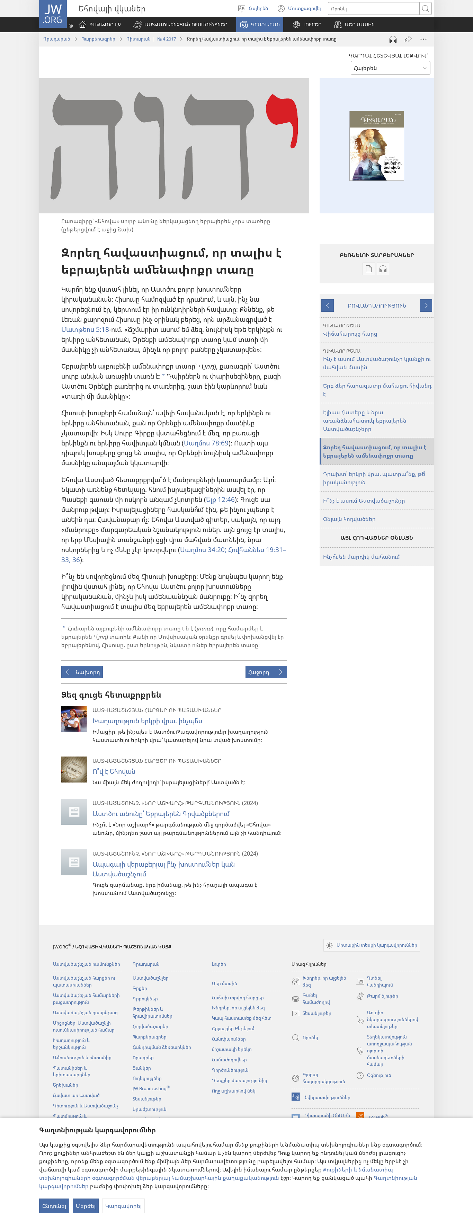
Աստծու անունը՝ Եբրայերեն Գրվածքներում (161, 813)
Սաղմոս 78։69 (206, 443)
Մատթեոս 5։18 (85, 329)
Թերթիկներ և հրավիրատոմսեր (152, 1012)
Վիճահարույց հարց (350, 329)
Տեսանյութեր (147, 1099)
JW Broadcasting (151, 1088)
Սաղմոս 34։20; (203, 549)
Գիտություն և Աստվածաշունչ (85, 1106)
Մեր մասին (224, 983)
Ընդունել (54, 1206)
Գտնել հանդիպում (374, 982)
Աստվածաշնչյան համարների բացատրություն (86, 998)
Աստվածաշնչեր (151, 978)
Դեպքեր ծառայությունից (239, 1080)
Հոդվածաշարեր (150, 1026)
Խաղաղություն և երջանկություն (71, 1043)
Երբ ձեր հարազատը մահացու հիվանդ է (377, 390)
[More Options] (423, 39)
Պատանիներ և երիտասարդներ (71, 1071)
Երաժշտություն (150, 1109)
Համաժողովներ (229, 1060)
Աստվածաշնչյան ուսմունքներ (86, 964)
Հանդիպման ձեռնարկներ (162, 1047)
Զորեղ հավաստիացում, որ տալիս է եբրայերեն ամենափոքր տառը (374, 451)
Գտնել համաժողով (311, 999)
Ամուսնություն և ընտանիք (82, 1057)
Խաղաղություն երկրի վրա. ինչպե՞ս (147, 720)
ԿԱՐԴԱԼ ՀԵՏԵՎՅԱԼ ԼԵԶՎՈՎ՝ (388, 55)
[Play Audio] (393, 39)
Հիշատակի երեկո (232, 1049)
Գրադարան (56, 39)
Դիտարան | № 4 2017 (151, 39)
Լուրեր (219, 964)
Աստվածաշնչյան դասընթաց (85, 1012)
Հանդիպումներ (229, 1039)
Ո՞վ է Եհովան (113, 771)
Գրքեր (140, 988)
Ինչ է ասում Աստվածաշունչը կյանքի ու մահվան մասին (377, 359)
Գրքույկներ (145, 999)
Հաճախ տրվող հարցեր (238, 997)
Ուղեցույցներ (147, 1078)
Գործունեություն (230, 1070)
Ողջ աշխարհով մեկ (234, 1091)
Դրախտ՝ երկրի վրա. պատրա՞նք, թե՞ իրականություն (374, 478)
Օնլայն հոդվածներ (349, 519)
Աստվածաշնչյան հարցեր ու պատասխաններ (84, 981)
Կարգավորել (123, 1206)
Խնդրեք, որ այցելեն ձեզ (238, 1008)
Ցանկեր (142, 1068)
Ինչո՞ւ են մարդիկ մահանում (361, 556)
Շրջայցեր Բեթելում (233, 1028)
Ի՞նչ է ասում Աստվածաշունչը (364, 500)
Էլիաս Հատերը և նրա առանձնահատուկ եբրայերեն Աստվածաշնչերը (365, 420)
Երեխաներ (65, 1085)
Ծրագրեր (143, 1057)
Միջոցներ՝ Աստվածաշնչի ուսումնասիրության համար (84, 1026)
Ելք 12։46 (220, 499)
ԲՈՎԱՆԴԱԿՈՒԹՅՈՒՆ (377, 305)
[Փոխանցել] (408, 39)
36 (75, 559)
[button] (180, 24)
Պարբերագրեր (98, 39)
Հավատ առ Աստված (76, 1095)
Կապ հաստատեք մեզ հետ (241, 1018)
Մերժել (86, 1206)
